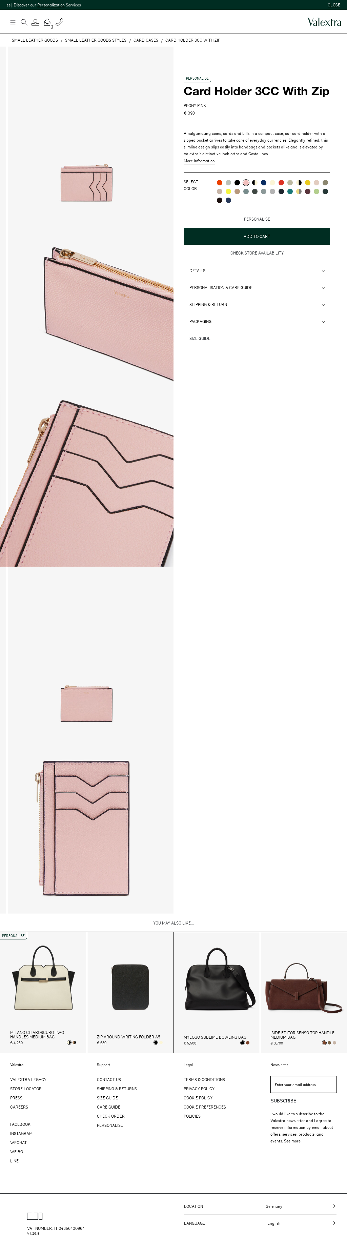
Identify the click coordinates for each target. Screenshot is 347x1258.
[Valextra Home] (324, 21)
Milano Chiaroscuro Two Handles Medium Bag (37, 1034)
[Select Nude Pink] (334, 1042)
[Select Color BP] (263, 191)
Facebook (20, 1124)
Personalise (110, 1125)
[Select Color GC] (228, 182)
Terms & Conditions (204, 1079)
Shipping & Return (208, 304)
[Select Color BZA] (228, 200)
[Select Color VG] (290, 191)
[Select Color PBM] (316, 182)
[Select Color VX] (325, 191)
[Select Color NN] (237, 182)
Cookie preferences (205, 1107)
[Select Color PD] (219, 191)
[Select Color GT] (272, 191)
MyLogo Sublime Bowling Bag (215, 1037)
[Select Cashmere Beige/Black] (74, 1042)
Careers (19, 1107)
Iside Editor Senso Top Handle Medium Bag (302, 1035)
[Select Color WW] (272, 182)
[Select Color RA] (307, 191)
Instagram (21, 1133)
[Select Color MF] (219, 200)
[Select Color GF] (255, 191)
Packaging (200, 321)
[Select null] (329, 1042)
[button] (35, 22)
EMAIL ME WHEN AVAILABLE (251, 247)
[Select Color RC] (281, 182)
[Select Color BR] (263, 182)
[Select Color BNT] (281, 191)
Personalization (33, 5)
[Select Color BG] (246, 191)
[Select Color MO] (325, 182)
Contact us (109, 1079)
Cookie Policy (198, 1098)
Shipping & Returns (117, 1088)
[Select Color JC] (228, 191)
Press (16, 1098)
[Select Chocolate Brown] (247, 1042)
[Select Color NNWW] (255, 182)
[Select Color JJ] (307, 182)
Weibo (16, 1152)
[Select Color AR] (219, 182)
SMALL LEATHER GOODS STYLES (95, 40)
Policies (192, 1116)
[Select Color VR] (290, 182)
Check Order (111, 1116)
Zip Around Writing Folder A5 (128, 1037)
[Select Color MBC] (237, 191)
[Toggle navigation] (12, 22)
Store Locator (26, 1088)
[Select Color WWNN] (299, 182)
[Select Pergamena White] (161, 1042)
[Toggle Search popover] (24, 23)
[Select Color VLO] (316, 191)
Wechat (18, 1142)
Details (197, 270)
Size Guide (107, 1098)
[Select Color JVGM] (299, 191)
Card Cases (146, 40)
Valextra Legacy (28, 1079)
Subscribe (284, 1100)
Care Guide (108, 1107)
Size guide (199, 338)
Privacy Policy (199, 1088)
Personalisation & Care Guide (220, 287)
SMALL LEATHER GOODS (35, 40)
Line (14, 1161)
